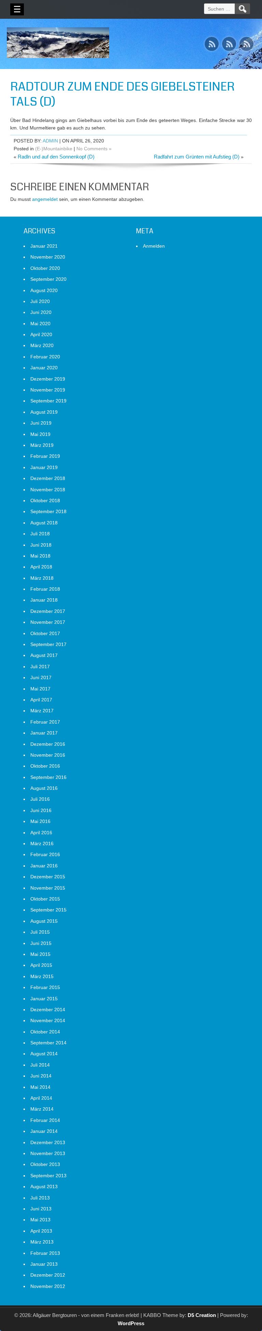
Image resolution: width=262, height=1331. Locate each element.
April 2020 (41, 334)
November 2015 (47, 888)
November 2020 (47, 257)
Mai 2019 (40, 434)
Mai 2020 (40, 323)
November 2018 (47, 489)
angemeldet (45, 199)
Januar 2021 (44, 246)
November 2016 (47, 755)
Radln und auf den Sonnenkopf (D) (56, 157)
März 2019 (42, 445)
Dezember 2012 (47, 1275)
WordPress (131, 1323)
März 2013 (42, 1242)
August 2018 (44, 522)
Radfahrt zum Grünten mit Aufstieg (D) (196, 157)
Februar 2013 (45, 1253)
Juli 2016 (40, 799)
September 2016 (48, 777)
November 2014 (47, 1020)
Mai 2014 (40, 1087)
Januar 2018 (44, 600)
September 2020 (48, 279)
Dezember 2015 (47, 876)
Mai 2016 (40, 821)
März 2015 (42, 976)
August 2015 (44, 921)
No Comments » (94, 148)
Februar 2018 (45, 589)
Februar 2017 (45, 722)
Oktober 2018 (45, 500)
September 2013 (48, 1175)
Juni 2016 (41, 810)
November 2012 (47, 1286)
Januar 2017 (44, 733)
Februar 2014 (45, 1120)
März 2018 (42, 578)
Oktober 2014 (45, 1031)
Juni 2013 (41, 1208)
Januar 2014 (44, 1131)
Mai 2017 (40, 688)
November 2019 (47, 390)
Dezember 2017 (47, 611)
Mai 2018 (40, 556)
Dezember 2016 (47, 744)
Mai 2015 (40, 954)
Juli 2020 (40, 301)
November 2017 (47, 622)
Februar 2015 (45, 987)
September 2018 (48, 511)
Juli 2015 (40, 932)
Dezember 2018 (47, 478)
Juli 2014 (40, 1065)
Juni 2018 (41, 545)
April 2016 (41, 832)
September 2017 (48, 644)
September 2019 (48, 400)
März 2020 (42, 345)
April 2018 (41, 567)
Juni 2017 (41, 677)
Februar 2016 (45, 854)
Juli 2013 (40, 1197)
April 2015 (41, 965)
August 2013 (44, 1186)
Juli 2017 (40, 666)
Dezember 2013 (47, 1142)
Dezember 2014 (47, 1009)
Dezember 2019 (47, 379)
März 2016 (42, 843)
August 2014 (44, 1053)
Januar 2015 (44, 998)
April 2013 (41, 1231)
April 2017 (41, 699)
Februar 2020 (45, 356)
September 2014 (48, 1042)
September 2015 (48, 910)
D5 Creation (202, 1315)
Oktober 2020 (45, 268)
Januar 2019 (44, 467)
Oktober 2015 (45, 899)
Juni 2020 (41, 312)
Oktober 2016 (45, 766)
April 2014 (41, 1098)
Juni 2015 (41, 943)
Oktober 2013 (45, 1164)
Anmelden (154, 246)
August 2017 (44, 655)
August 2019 (44, 412)
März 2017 (42, 710)
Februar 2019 (45, 456)
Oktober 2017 (45, 633)
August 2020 (44, 290)
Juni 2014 (41, 1076)
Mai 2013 (40, 1219)
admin (50, 140)
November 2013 (47, 1153)
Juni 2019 (41, 423)
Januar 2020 (44, 367)
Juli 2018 (40, 533)
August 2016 (44, 788)
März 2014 (42, 1109)
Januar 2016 (44, 865)
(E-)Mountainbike (53, 148)
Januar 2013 (44, 1264)
